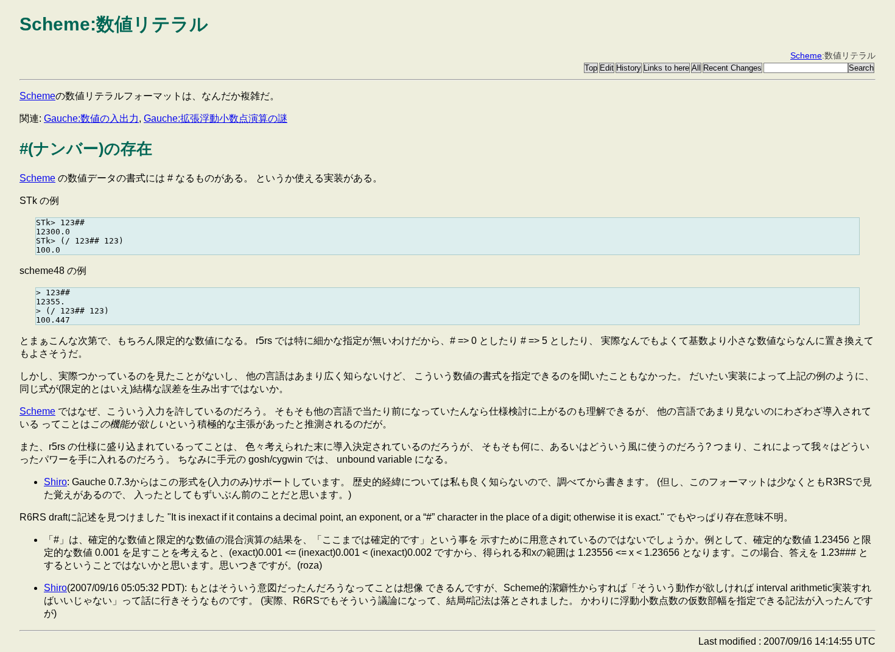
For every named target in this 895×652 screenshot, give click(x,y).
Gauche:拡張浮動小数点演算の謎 (215, 118)
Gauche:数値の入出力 (91, 118)
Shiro (55, 482)
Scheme (806, 55)
